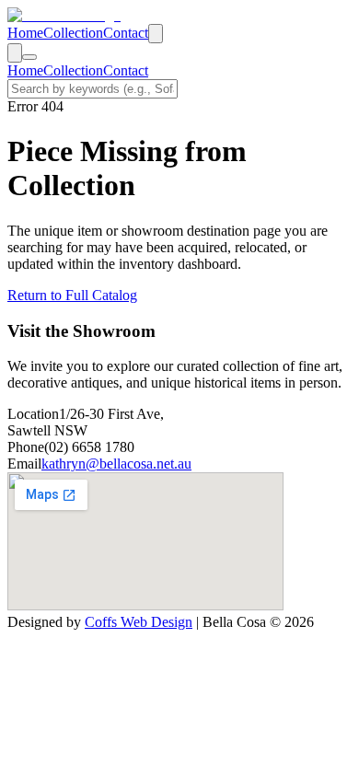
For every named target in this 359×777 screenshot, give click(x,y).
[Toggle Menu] (29, 57)
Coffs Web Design (138, 622)
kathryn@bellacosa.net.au (116, 463)
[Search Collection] (155, 33)
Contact (125, 33)
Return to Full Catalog (72, 295)
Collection (73, 33)
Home (25, 33)
